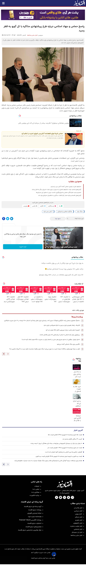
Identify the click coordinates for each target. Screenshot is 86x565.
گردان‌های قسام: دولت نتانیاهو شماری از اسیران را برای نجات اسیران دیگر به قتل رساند (56, 190)
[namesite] (79, 3)
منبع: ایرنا (58, 218)
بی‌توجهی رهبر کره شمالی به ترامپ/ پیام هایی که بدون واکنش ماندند (60, 335)
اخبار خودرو (78, 520)
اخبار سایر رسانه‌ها (32, 35)
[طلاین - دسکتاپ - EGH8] (43, 15)
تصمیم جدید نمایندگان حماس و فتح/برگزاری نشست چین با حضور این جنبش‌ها (58, 192)
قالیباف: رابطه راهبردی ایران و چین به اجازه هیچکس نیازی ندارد (62, 325)
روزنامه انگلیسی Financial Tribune (30, 520)
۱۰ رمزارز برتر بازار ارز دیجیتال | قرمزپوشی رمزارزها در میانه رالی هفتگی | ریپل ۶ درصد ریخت (56, 443)
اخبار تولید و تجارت (76, 526)
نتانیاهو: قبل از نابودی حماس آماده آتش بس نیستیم (66, 187)
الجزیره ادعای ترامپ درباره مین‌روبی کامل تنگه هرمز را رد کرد (63, 330)
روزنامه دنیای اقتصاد (34, 510)
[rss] (56, 497)
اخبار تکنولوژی (77, 523)
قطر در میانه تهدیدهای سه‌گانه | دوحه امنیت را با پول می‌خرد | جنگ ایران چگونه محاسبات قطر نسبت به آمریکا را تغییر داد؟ (44, 349)
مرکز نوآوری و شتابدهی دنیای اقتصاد (29, 530)
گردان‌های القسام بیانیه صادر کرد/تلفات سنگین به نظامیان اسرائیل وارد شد (59, 195)
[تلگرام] (11, 218)
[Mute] (48, 247)
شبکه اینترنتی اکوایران (34, 513)
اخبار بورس (78, 514)
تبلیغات (36, 486)
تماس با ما (36, 489)
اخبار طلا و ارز (78, 508)
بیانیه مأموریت (34, 495)
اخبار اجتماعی (78, 529)
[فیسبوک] (3, 218)
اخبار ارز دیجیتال (77, 532)
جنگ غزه (80, 212)
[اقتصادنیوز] (64, 484)
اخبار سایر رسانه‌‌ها (76, 535)
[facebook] (72, 497)
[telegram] (60, 497)
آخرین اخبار (78, 430)
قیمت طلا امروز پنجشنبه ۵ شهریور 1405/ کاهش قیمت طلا (65, 435)
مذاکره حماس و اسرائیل (64, 212)
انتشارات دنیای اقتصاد (34, 523)
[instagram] (64, 497)
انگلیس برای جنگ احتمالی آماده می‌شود (68, 344)
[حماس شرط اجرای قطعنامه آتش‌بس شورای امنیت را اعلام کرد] (73, 139)
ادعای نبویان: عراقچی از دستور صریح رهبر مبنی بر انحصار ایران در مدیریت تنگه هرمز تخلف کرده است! (51, 339)
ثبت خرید (22, 247)
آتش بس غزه (48, 212)
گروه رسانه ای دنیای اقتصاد (32, 507)
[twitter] (68, 497)
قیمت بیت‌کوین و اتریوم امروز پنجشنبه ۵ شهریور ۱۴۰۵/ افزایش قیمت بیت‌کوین (59, 456)
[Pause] (45, 247)
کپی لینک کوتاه (79, 218)
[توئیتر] (7, 218)
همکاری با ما (35, 492)
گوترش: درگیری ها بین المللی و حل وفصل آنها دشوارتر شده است (63, 452)
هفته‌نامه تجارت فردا (34, 517)
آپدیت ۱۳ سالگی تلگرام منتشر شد (72, 439)
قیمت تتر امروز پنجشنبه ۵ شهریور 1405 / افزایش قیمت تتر (65, 448)
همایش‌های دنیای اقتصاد (33, 527)
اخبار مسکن (78, 517)
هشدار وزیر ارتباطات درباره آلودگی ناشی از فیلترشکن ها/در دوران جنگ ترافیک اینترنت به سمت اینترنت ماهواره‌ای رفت (48, 461)
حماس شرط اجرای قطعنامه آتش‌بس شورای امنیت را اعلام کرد (42, 134)
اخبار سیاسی (78, 511)
